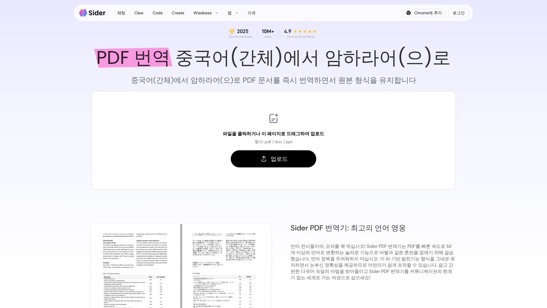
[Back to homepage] (92, 13)
